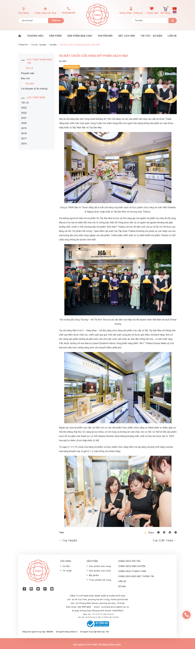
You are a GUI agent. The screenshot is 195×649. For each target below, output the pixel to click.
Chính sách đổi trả (129, 561)
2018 (24, 133)
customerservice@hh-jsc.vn (115, 607)
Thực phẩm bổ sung (100, 580)
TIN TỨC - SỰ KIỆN (151, 35)
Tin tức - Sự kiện (38, 45)
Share (151, 532)
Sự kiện (53, 45)
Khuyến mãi (27, 73)
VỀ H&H (122, 586)
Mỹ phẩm (94, 575)
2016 (24, 143)
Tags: (61, 532)
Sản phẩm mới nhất (100, 571)
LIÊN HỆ (172, 35)
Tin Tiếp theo (163, 540)
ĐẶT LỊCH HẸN (126, 35)
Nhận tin (56, 20)
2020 (24, 123)
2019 (24, 128)
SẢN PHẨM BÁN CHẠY (79, 35)
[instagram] (31, 589)
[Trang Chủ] (19, 36)
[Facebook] (24, 589)
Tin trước (69, 540)
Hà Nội (66, 566)
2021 (24, 118)
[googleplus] (45, 589)
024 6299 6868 (84, 607)
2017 (24, 138)
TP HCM (67, 571)
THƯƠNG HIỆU (35, 35)
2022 (24, 113)
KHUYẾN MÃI (105, 35)
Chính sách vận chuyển (131, 566)
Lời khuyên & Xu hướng (34, 88)
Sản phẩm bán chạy (100, 566)
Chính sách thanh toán (132, 571)
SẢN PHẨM (55, 35)
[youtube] (52, 589)
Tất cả (29, 68)
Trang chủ (23, 44)
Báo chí (25, 78)
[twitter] (38, 589)
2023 (24, 107)
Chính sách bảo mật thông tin (136, 576)
